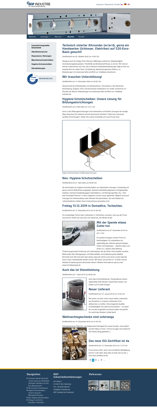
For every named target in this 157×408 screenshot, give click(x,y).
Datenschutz (109, 4)
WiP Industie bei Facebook (63, 392)
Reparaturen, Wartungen (41, 56)
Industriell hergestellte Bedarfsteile (40, 46)
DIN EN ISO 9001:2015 (46, 78)
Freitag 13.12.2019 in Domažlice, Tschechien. (93, 206)
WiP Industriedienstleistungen (38, 4)
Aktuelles (70, 37)
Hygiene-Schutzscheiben (42, 64)
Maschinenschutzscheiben (42, 60)
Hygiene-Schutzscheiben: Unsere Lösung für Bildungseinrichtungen (92, 100)
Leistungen (44, 37)
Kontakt (117, 4)
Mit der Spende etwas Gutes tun (111, 224)
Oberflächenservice (39, 52)
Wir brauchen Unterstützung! (82, 77)
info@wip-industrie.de (61, 389)
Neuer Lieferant (99, 289)
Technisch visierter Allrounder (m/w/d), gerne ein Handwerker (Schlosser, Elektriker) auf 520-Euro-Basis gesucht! (95, 48)
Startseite (32, 37)
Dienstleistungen (38, 68)
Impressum (100, 4)
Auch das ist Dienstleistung (80, 270)
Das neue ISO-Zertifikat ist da (109, 341)
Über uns (58, 37)
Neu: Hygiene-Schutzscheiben (82, 178)
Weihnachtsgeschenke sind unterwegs (88, 317)
